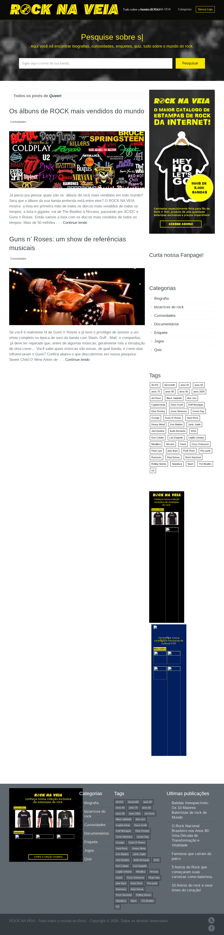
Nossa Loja (205, 9)
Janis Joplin (194, 424)
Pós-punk (205, 450)
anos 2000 (199, 391)
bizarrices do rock (169, 307)
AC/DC (155, 385)
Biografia (161, 298)
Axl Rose (156, 398)
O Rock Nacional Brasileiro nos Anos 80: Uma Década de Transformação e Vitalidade (191, 835)
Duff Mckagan (195, 404)
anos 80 (169, 391)
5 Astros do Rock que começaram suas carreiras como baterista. (192, 872)
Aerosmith (169, 385)
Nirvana (170, 444)
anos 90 (183, 391)
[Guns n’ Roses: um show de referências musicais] (77, 296)
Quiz (158, 350)
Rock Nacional (193, 457)
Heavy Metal (158, 424)
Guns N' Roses (173, 418)
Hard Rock (192, 418)
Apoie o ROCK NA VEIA (155, 9)
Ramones (156, 457)
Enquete (161, 333)
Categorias (185, 9)
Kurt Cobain (157, 437)
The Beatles (205, 464)
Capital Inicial (158, 404)
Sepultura (177, 464)
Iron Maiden (176, 424)
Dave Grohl (177, 404)
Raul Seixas (173, 457)
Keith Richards (178, 431)
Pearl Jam (156, 450)
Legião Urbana (196, 437)
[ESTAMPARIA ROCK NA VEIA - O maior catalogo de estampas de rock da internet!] (182, 161)
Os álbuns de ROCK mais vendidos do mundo (76, 111)
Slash (190, 464)
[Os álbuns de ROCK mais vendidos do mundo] (77, 159)
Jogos (159, 341)
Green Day (198, 411)
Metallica (156, 444)
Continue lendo (75, 223)
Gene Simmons (179, 411)
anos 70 (155, 391)
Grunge (155, 418)
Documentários (166, 324)
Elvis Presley (158, 411)
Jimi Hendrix (157, 431)
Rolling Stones (158, 464)
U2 (152, 470)
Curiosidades (18, 121)
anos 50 (184, 385)
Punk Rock (189, 450)
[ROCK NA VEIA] (65, 8)
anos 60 (198, 385)
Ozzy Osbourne (200, 444)
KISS (193, 431)
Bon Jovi (191, 398)
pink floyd (173, 450)
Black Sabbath (174, 398)
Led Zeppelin (176, 437)
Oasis (183, 444)
